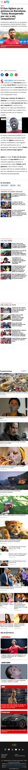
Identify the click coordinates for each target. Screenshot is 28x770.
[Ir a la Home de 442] (6, 2)
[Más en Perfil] (9, 633)
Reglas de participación (20, 755)
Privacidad (3, 757)
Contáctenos (4, 755)
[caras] (14, 687)
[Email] (16, 74)
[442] (14, 745)
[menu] (2, 1)
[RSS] (19, 750)
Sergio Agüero (4, 185)
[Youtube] (16, 750)
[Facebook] (9, 750)
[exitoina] (14, 637)
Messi (19, 185)
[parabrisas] (14, 713)
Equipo (16, 754)
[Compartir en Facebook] (2, 74)
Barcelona (12, 185)
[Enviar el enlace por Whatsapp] (11, 74)
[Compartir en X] (6, 74)
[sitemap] (22, 749)
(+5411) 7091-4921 (10, 767)
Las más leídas (6, 241)
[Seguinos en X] (12, 750)
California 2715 (10, 765)
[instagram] (5, 750)
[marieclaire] (14, 663)
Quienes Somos (4, 754)
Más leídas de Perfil (8, 305)
